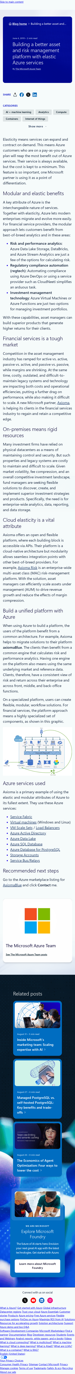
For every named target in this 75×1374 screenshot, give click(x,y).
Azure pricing (26, 1315)
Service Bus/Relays (25, 860)
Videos (68, 1338)
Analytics (43, 112)
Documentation (17, 1334)
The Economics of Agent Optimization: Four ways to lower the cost (37, 1165)
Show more (35, 126)
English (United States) (12, 1353)
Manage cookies (9, 1368)
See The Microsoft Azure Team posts (26, 954)
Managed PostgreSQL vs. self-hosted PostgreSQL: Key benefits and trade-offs (36, 1105)
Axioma (63, 403)
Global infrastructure (54, 1307)
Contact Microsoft (49, 1364)
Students (61, 1334)
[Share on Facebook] (21, 95)
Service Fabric (21, 817)
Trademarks (40, 1368)
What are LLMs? (63, 1346)
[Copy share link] (15, 95)
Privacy (64, 1364)
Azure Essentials (50, 1311)
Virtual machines (23, 822)
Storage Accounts (24, 855)
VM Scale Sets (21, 827)
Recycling (67, 1368)
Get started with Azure (29, 1307)
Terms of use (26, 1368)
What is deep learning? (23, 1346)
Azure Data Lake (23, 838)
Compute (61, 112)
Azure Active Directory (28, 833)
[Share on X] (28, 95)
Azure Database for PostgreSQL (35, 849)
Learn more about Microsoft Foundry (37, 1266)
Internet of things (35, 118)
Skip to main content (11, 1)
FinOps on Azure (29, 1319)
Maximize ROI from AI (51, 1319)
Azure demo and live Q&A (14, 1327)
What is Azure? (8, 1307)
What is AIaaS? (45, 1346)
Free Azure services (45, 1315)
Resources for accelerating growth (19, 1323)
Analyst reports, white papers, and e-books (40, 1338)
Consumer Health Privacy (14, 1364)
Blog (29, 1334)
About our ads (8, 1372)
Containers (12, 118)
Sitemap (33, 1364)
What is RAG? (31, 1349)
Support (68, 1323)
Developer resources (44, 1334)
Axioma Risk (27, 567)
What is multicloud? (41, 1342)
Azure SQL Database (26, 844)
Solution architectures (51, 1323)
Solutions (69, 1319)
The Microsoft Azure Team (28, 69)
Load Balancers (48, 827)
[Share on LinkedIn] (35, 95)
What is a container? (11, 1349)
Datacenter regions (10, 1311)
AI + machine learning (18, 112)
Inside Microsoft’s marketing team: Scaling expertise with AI (35, 1044)
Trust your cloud (31, 1311)
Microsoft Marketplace (52, 1330)
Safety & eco (54, 1368)
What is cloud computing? (14, 1342)
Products (13, 1315)
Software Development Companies (19, 1330)
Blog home (19, 24)
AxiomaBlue (12, 885)
